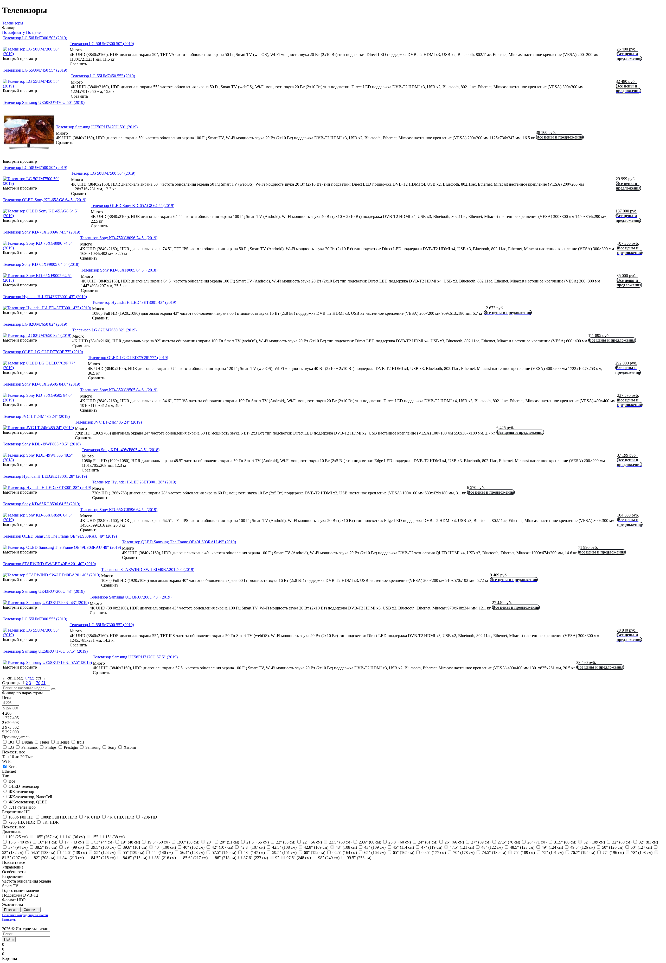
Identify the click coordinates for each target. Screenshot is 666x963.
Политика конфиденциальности (25, 915)
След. (30, 678)
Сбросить (31, 910)
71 (43, 683)
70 (38, 683)
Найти (9, 939)
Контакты (9, 920)
